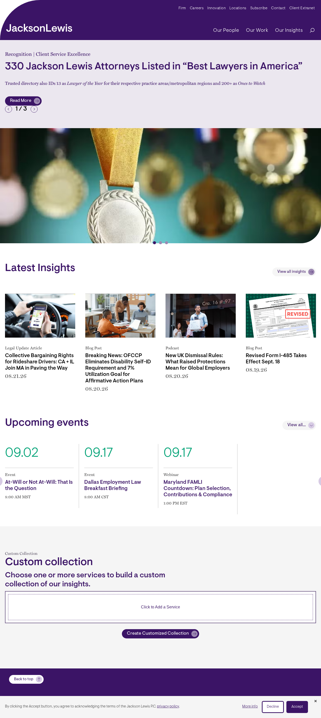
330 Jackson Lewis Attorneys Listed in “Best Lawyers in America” (153, 67)
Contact (278, 8)
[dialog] (160, 707)
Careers (197, 8)
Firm (182, 8)
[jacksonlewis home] (39, 26)
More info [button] (250, 706)
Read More (26, 102)
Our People (226, 30)
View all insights (291, 272)
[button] (8, 109)
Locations (238, 8)
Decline (273, 707)
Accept (297, 707)
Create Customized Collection (158, 633)
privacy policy (168, 706)
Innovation (216, 8)
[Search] (310, 30)
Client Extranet (302, 8)
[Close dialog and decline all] (315, 701)
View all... (296, 425)
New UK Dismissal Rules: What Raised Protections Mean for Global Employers (198, 362)
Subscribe (259, 8)
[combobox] (160, 607)
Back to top (23, 679)
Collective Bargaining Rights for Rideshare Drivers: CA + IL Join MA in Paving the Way (39, 362)
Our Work (257, 30)
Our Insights (289, 30)
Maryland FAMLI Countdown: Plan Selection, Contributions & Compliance (198, 489)
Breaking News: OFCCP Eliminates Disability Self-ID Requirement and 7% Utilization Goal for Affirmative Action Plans (118, 368)
